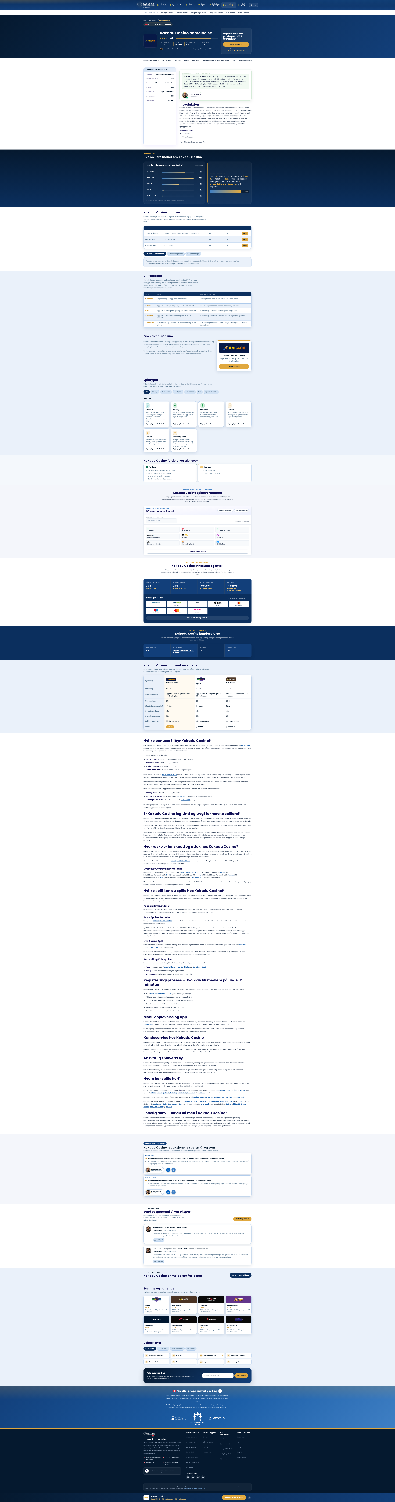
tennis (159, 1093)
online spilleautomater (162, 921)
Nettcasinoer (153, 20)
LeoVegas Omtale (166, 13)
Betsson (169, 1107)
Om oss (205, 1437)
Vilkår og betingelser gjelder (236, 50)
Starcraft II (229, 1101)
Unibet (160, 1107)
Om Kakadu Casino (182, 60)
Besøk (170, 727)
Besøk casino (235, 44)
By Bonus (151, 1349)
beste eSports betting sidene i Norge (168, 1104)
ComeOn (203, 1097)
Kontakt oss (207, 1452)
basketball (182, 1093)
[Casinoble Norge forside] (146, 4)
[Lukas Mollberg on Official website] (173, 1170)
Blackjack (243, 945)
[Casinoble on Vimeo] (198, 1477)
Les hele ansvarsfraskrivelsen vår (194, 1488)
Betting (154, 392)
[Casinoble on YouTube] (193, 1477)
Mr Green (242, 1104)
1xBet (231, 1097)
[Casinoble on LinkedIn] (188, 1477)
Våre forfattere (208, 1442)
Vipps (239, 1442)
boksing (173, 1093)
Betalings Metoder (192, 1457)
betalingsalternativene (180, 861)
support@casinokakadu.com (183, 651)
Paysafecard (196, 878)
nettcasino (245, 745)
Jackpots (178, 392)
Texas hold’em (169, 967)
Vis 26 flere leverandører (197, 551)
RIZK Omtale (230, 13)
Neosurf (231, 875)
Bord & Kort (166, 392)
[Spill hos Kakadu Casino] (234, 348)
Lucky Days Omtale (216, 13)
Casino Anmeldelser (193, 1462)
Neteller (222, 872)
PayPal (239, 1452)
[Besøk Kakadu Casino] (171, 679)
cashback (185, 800)
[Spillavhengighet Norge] (197, 1418)
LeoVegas (211, 1097)
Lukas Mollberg (175, 49)
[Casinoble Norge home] (149, 1433)
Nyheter (205, 1447)
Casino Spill (190, 1452)
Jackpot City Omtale (198, 13)
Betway (229, 1104)
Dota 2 (240, 1101)
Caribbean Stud (199, 967)
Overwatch (203, 1101)
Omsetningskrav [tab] (176, 254)
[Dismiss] (249, 1497)
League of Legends (216, 1101)
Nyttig (159, 1240)
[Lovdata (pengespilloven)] (216, 1418)
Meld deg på (241, 1375)
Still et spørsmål (242, 1219)
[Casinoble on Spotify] (203, 1477)
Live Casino (190, 392)
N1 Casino (195, 1097)
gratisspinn (180, 796)
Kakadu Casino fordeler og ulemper (216, 60)
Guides (192, 1349)
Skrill (168, 875)
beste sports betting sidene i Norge (230, 1090)
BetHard (240, 1097)
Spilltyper (196, 60)
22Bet (235, 1104)
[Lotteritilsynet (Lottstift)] (178, 1418)
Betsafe (225, 1097)
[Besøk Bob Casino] (231, 679)
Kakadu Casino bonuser (150, 60)
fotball (153, 1093)
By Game (164, 1349)
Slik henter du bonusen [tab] (154, 254)
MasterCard (191, 872)
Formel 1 (202, 1093)
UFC (168, 1093)
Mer (199, 392)
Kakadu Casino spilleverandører (245, 60)
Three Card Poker (182, 967)
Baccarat (155, 947)
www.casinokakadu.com (165, 74)
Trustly (162, 878)
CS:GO (195, 1101)
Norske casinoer (191, 1437)
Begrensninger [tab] (193, 254)
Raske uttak (241, 1437)
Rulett (145, 947)
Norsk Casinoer (243, 13)
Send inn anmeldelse (240, 1275)
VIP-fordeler (167, 60)
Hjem (145, 20)
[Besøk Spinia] (201, 679)
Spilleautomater (211, 392)
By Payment (178, 1349)
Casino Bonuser (191, 1447)
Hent (245, 233)
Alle (146, 392)
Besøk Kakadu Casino (234, 1497)
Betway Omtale (182, 13)
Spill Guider (189, 1467)
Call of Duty (187, 1101)
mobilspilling (148, 1024)
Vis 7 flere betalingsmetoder (197, 618)
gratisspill (205, 1104)
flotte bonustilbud (169, 775)
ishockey (191, 1093)
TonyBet (153, 1107)
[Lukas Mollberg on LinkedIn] (168, 1170)
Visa (182, 872)
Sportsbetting (190, 1442)
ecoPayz (198, 875)
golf (164, 1093)
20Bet (218, 1097)
